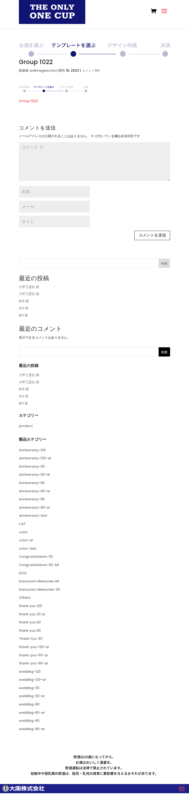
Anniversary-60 (32, 483)
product (26, 426)
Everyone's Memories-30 (39, 589)
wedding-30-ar (32, 696)
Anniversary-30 (32, 466)
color (23, 532)
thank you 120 (30, 606)
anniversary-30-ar (34, 474)
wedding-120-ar (32, 679)
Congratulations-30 (36, 556)
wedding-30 (29, 688)
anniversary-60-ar (34, 491)
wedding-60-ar (32, 712)
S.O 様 (23, 308)
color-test (27, 548)
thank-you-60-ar (33, 655)
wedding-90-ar (32, 729)
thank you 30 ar (32, 614)
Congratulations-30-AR (39, 565)
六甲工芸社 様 (29, 287)
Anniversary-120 (32, 450)
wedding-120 (30, 671)
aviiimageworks (43, 70)
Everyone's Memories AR (39, 581)
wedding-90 (29, 720)
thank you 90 (30, 630)
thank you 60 (30, 622)
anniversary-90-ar (34, 507)
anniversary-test (33, 515)
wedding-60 (29, 704)
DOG (23, 573)
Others (24, 597)
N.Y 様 (23, 315)
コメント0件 (91, 70)
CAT (22, 524)
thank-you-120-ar (34, 647)
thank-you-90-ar (33, 663)
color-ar (26, 540)
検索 (164, 263)
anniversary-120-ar (35, 458)
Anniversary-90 (32, 499)
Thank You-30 (30, 638)
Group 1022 (28, 101)
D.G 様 (24, 301)
